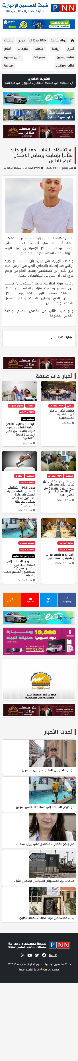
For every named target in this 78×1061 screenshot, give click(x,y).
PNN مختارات (38, 40)
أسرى (70, 49)
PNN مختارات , (31, 168)
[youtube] (29, 955)
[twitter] (36, 955)
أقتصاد (39, 49)
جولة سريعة (59, 40)
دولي (21, 40)
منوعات (23, 49)
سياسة (9, 65)
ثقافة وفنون (65, 57)
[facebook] (43, 955)
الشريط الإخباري (13, 168)
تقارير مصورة (12, 57)
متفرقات (39, 57)
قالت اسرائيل (65, 65)
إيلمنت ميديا (26, 969)
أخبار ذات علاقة (54, 376)
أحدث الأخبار (58, 732)
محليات (8, 40)
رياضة (55, 49)
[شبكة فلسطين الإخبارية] (39, 7)
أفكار (7, 49)
